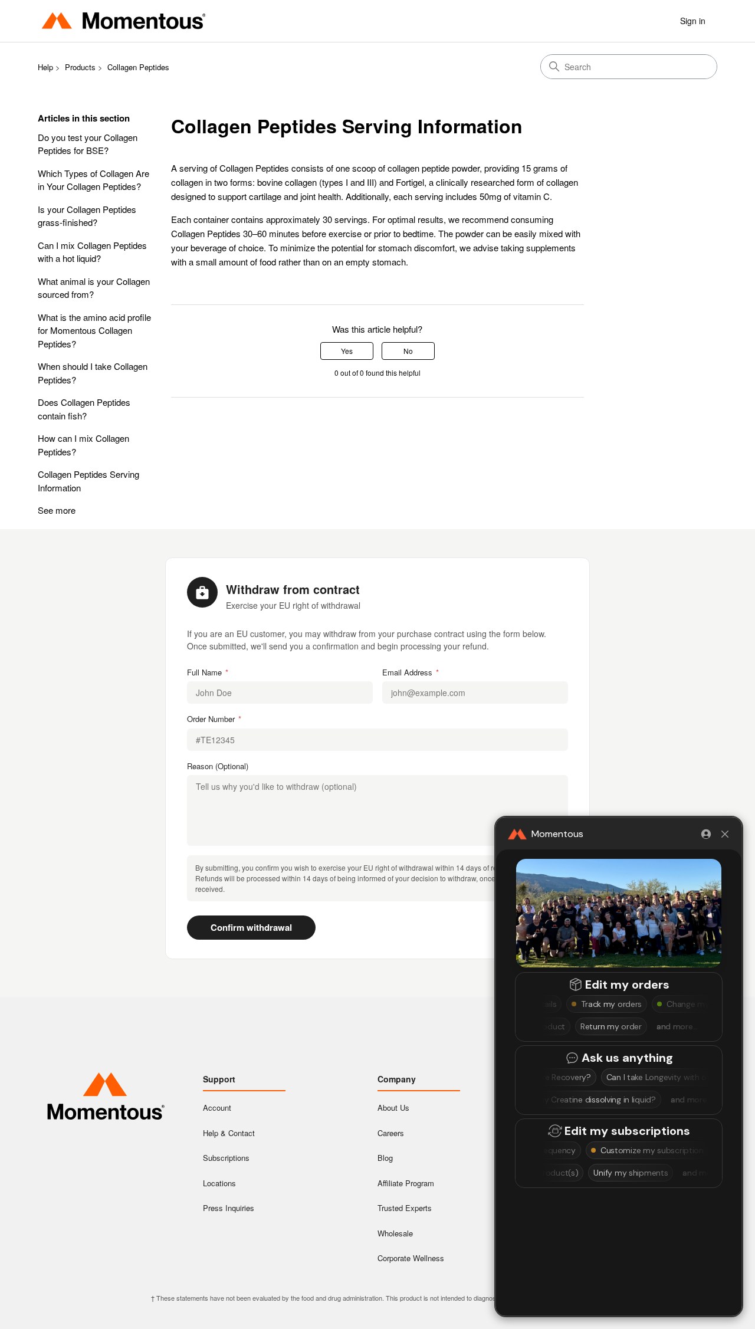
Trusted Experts (405, 1207)
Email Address (410, 672)
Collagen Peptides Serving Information (88, 481)
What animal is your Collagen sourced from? (94, 288)
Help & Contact (229, 1132)
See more (57, 510)
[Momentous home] (106, 1097)
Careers (391, 1132)
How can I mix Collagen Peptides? (83, 445)
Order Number (214, 718)
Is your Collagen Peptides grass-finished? (87, 216)
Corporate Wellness (411, 1258)
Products (80, 67)
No (408, 351)
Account (217, 1107)
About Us (393, 1107)
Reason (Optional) (217, 766)
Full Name (207, 672)
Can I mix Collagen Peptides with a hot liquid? (92, 252)
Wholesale (395, 1233)
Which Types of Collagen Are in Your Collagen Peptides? (93, 180)
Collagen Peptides (138, 67)
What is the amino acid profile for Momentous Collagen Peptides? (94, 330)
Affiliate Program (406, 1183)
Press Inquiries (228, 1207)
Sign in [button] (692, 21)
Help (45, 67)
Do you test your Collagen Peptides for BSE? (87, 144)
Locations (219, 1183)
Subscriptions (226, 1157)
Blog (385, 1157)
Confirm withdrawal (251, 927)
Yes (347, 351)
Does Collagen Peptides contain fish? (84, 409)
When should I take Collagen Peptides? (92, 373)
